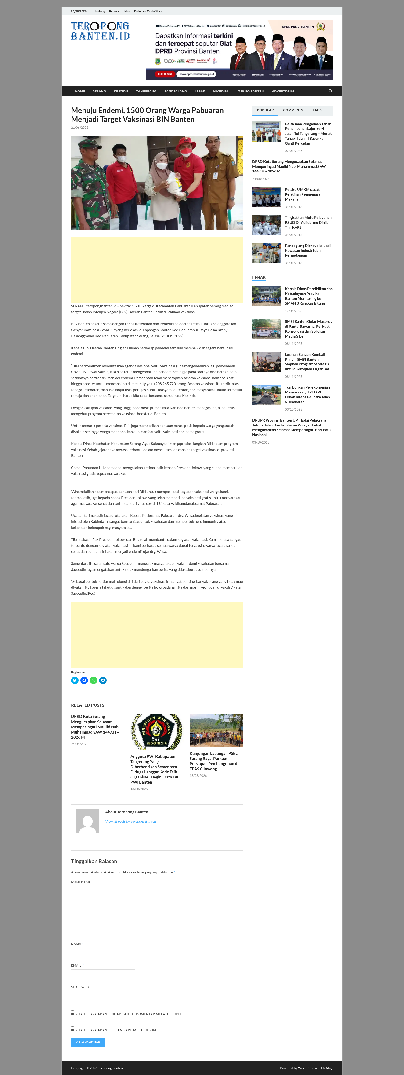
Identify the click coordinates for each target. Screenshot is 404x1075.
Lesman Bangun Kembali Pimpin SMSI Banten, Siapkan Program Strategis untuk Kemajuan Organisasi (307, 361)
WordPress (306, 1068)
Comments (293, 110)
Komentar (81, 882)
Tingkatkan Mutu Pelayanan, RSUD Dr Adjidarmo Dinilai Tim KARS (308, 222)
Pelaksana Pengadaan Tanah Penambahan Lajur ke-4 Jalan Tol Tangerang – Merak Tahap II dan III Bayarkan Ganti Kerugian (308, 133)
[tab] (265, 111)
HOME (80, 91)
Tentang (99, 11)
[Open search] (330, 91)
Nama (77, 944)
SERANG (99, 91)
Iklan (126, 11)
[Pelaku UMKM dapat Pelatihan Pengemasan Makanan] (266, 189)
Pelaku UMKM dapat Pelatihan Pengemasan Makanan (303, 194)
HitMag (326, 1068)
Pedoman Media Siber (148, 11)
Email (77, 965)
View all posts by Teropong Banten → (132, 821)
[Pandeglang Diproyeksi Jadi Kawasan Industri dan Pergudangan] (266, 246)
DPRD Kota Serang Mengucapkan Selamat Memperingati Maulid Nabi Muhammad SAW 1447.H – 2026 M (95, 726)
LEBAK (200, 91)
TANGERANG (146, 91)
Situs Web (80, 987)
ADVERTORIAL (283, 91)
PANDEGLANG (175, 91)
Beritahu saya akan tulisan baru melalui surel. (115, 1030)
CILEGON (121, 91)
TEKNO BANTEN (251, 91)
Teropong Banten (110, 1068)
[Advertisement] (157, 270)
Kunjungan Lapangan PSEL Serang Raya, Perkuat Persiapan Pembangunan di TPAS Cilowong (214, 761)
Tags (317, 110)
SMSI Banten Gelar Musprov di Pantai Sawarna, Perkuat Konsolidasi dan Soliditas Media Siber (308, 328)
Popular (265, 110)
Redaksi (114, 11)
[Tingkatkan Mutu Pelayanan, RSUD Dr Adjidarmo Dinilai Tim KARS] (266, 218)
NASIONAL (221, 91)
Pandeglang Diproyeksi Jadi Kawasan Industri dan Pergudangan (308, 250)
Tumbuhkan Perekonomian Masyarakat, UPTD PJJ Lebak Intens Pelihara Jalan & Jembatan (307, 394)
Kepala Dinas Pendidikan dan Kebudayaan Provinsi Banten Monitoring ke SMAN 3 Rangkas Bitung (309, 295)
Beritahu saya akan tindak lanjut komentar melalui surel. (127, 1014)
